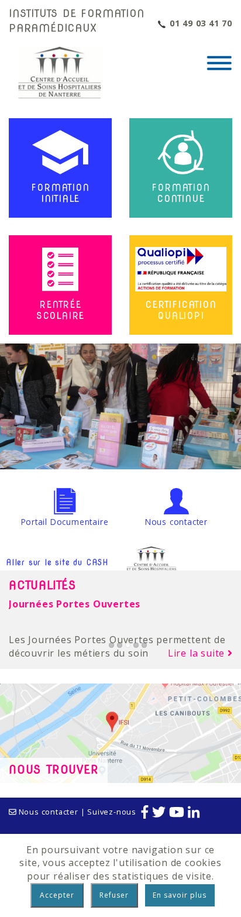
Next (230, 398)
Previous (11, 398)
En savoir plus (179, 895)
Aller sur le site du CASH (57, 562)
